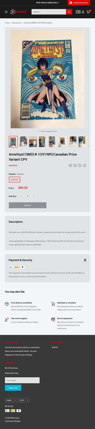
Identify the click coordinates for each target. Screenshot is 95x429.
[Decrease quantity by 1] (21, 196)
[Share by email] (84, 165)
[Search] (69, 12)
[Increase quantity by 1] (34, 196)
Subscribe (13, 387)
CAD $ (22, 400)
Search (55, 347)
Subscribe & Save (81, 2)
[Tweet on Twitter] (80, 165)
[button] (78, 12)
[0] (88, 11)
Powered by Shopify (12, 421)
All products (16, 23)
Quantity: (13, 196)
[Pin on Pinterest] (75, 165)
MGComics (13, 165)
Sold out (27, 205)
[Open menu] (6, 12)
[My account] (83, 11)
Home (7, 23)
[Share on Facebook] (70, 165)
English (9, 400)
